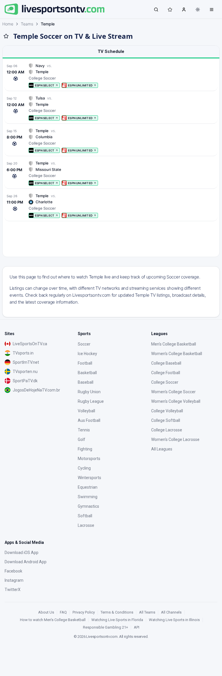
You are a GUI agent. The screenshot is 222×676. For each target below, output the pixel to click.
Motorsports (89, 458)
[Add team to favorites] (6, 36)
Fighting (85, 449)
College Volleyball (167, 411)
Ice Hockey (87, 353)
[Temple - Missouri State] (111, 173)
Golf (81, 439)
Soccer (84, 344)
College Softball (165, 420)
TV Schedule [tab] (111, 51)
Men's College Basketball (173, 344)
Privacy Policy (84, 612)
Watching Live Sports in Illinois (174, 620)
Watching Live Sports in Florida (117, 620)
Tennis (84, 430)
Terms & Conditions (117, 612)
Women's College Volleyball (175, 401)
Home (7, 23)
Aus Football (89, 420)
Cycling (84, 468)
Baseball (85, 382)
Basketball (87, 372)
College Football (165, 372)
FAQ (63, 612)
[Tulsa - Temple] (111, 108)
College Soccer (164, 382)
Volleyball (86, 411)
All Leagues (161, 449)
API (136, 627)
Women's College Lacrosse (175, 439)
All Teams (147, 612)
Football (85, 363)
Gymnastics (88, 506)
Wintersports (89, 477)
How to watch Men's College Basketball (53, 620)
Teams (27, 23)
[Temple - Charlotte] (111, 205)
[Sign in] (184, 9)
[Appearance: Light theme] (197, 9)
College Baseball (166, 363)
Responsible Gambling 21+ (105, 627)
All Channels (171, 612)
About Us (46, 612)
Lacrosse (86, 525)
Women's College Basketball (176, 353)
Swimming (87, 496)
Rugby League (91, 401)
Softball (85, 516)
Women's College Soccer (173, 391)
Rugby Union (89, 391)
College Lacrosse (166, 430)
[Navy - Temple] (111, 75)
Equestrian (87, 487)
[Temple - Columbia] (111, 140)
